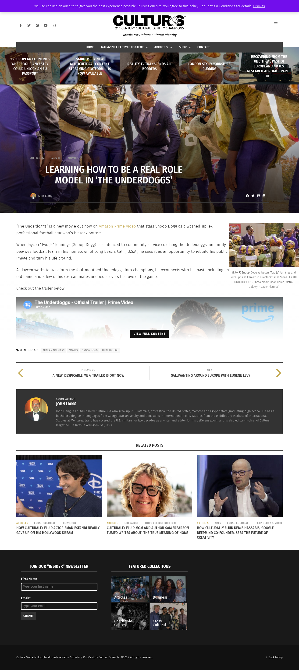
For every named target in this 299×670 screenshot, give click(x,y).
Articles (37, 157)
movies (73, 350)
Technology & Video (268, 523)
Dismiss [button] (259, 6)
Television (68, 523)
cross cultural (45, 523)
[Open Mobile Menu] (278, 25)
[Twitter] (29, 25)
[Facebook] (20, 25)
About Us (161, 47)
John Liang (45, 195)
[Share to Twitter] (253, 196)
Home (90, 47)
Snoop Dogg (90, 350)
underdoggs (110, 350)
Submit (28, 616)
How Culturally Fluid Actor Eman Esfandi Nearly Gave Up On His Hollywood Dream (58, 530)
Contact (203, 47)
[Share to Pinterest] (264, 196)
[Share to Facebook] (247, 196)
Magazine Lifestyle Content (122, 47)
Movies (73, 157)
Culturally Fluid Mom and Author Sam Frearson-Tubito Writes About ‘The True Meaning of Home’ (148, 530)
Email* (26, 598)
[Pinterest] (37, 25)
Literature (132, 523)
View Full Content (150, 334)
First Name (29, 579)
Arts (218, 523)
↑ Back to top (274, 657)
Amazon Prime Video (117, 226)
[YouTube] (46, 25)
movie (56, 157)
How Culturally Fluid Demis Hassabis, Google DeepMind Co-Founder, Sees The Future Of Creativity (235, 533)
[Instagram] (54, 25)
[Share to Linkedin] (258, 196)
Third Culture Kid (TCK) (160, 523)
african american (53, 350)
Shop (183, 47)
